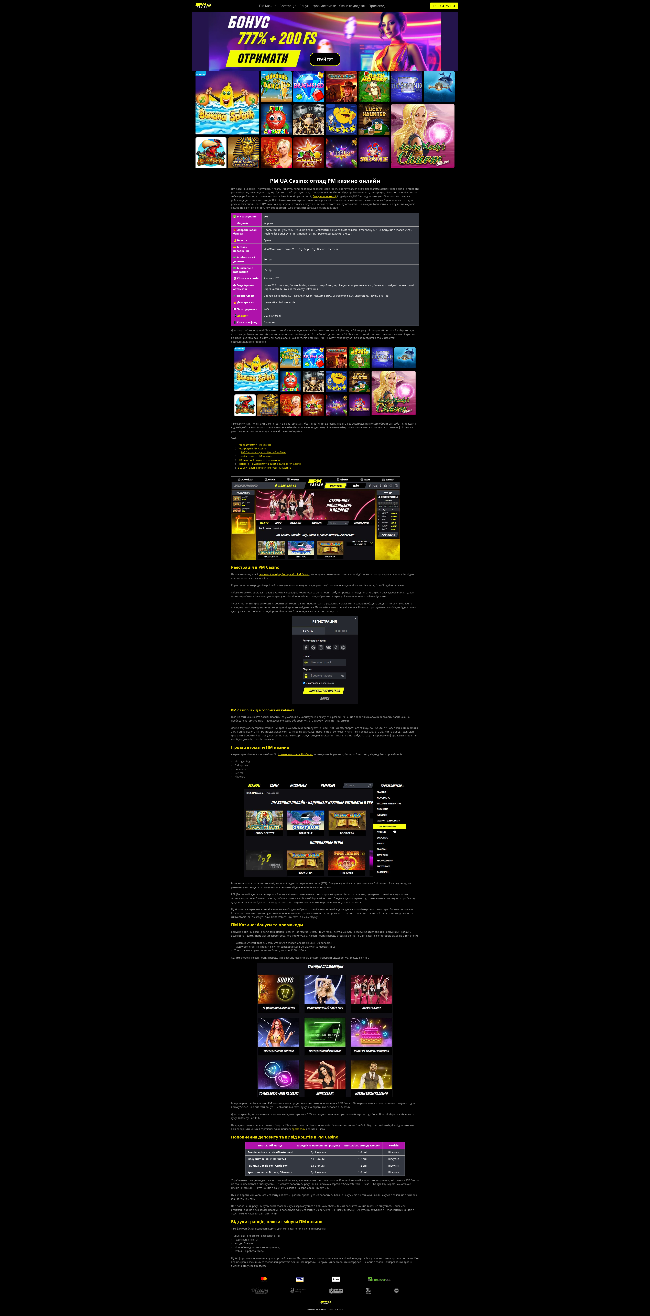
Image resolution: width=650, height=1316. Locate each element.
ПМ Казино (267, 6)
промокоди (298, 1129)
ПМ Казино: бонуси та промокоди (259, 460)
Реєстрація (287, 6)
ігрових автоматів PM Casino (295, 754)
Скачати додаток (352, 6)
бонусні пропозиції (325, 196)
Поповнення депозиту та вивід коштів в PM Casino (269, 463)
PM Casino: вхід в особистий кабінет (263, 452)
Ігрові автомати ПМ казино (255, 444)
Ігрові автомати (324, 6)
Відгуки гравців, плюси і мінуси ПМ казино (264, 467)
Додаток (242, 315)
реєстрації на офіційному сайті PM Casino (284, 574)
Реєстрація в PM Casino (252, 448)
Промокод (377, 6)
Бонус (304, 6)
